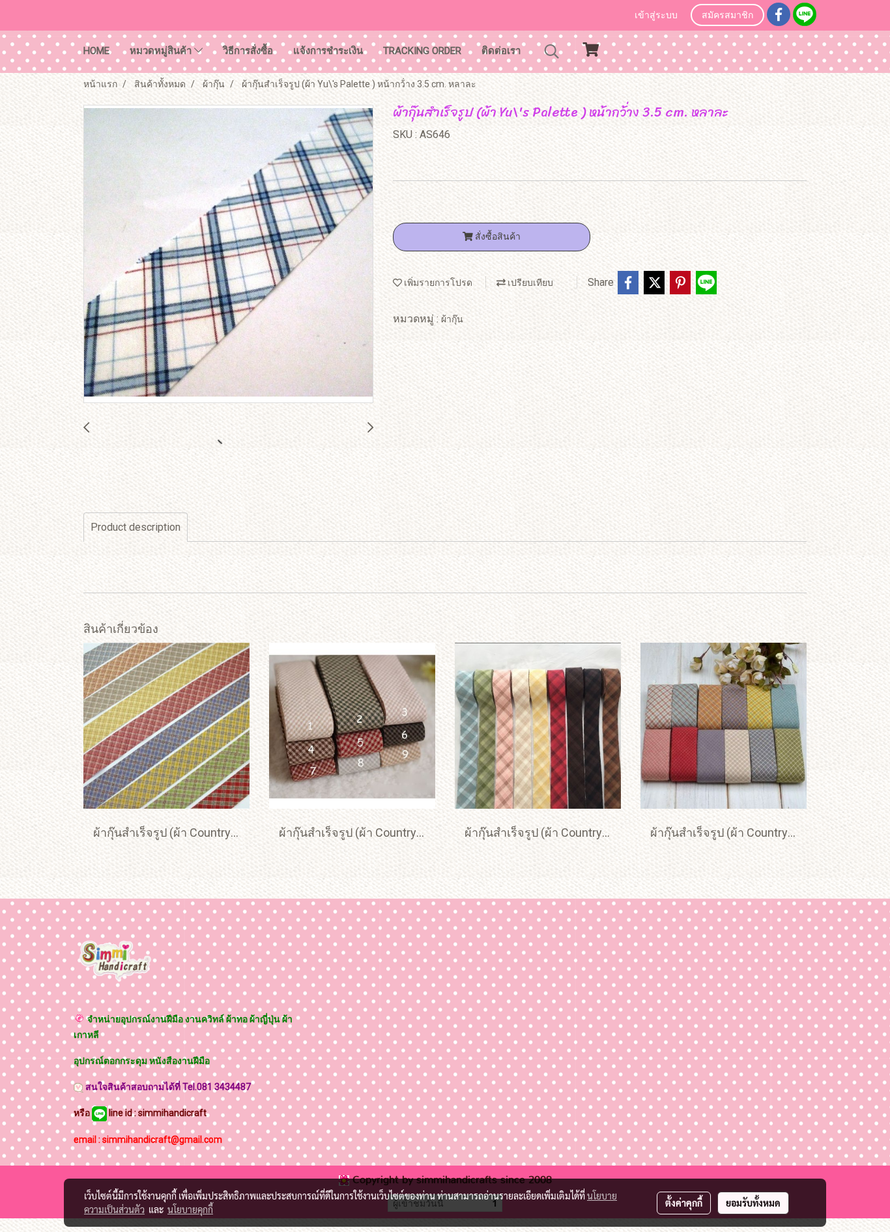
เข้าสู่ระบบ (656, 16)
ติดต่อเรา (501, 51)
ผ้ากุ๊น (452, 319)
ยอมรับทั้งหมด (753, 1203)
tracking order (422, 51)
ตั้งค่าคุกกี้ (683, 1203)
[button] (552, 51)
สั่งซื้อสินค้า (497, 236)
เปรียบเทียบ (529, 282)
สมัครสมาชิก (727, 16)
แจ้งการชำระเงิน (328, 51)
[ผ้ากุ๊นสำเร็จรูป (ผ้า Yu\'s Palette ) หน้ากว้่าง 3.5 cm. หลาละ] (228, 254)
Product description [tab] (135, 527)
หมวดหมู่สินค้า (162, 51)
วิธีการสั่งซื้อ (248, 51)
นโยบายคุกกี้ (190, 1209)
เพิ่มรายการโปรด (437, 282)
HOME (96, 51)
